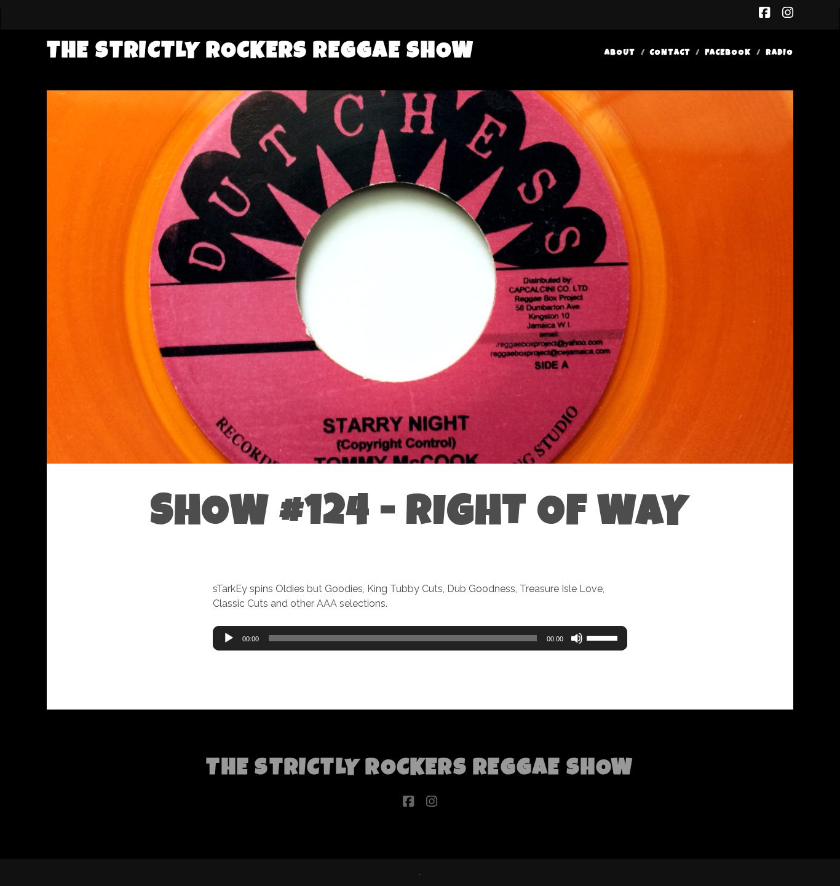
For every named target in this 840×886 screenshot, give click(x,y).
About (619, 53)
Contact (669, 53)
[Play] (229, 638)
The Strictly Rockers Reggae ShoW (260, 52)
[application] (420, 638)
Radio (779, 53)
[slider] (604, 637)
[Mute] (577, 638)
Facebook (728, 53)
